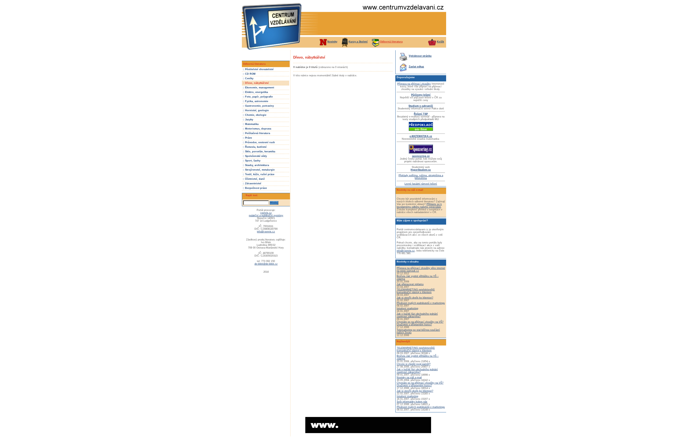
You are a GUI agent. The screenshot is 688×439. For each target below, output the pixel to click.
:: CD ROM (249, 74)
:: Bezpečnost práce (255, 188)
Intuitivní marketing (407, 308)
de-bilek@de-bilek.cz (266, 263)
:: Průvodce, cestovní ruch (259, 142)
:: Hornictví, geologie (256, 110)
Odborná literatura (391, 41)
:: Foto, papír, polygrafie (258, 96)
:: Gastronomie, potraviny (258, 106)
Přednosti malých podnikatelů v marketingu (421, 303)
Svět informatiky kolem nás (412, 401)
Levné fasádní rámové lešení (420, 183)
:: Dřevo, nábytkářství (256, 83)
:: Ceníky (248, 78)
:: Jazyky (248, 119)
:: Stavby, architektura (256, 165)
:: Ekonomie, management (258, 87)
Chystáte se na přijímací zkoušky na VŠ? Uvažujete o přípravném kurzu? (420, 323)
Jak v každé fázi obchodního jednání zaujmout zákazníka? (417, 315)
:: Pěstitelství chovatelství (258, 69)
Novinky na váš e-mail (409, 377)
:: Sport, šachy (251, 160)
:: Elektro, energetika (255, 92)
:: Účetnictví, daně (254, 179)
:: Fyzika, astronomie (255, 101)
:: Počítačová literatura (256, 133)
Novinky (332, 41)
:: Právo (247, 137)
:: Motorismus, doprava (257, 128)
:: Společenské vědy (255, 156)
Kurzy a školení (358, 41)
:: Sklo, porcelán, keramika (259, 151)
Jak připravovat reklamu (410, 284)
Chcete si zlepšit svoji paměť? (414, 364)
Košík (440, 41)
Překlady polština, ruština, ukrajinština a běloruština (421, 176)
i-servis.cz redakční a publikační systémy (266, 214)
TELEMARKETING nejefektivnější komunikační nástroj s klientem (416, 291)
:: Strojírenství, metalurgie (259, 169)
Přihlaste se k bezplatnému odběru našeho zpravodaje (419, 205)
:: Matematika (251, 124)
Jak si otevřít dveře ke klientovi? (415, 297)
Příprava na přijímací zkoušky (414, 83)
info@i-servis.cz (266, 231)
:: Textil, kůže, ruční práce (258, 174)
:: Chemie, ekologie (254, 115)
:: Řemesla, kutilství (255, 147)
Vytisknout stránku (420, 56)
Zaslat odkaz (416, 66)
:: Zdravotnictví (252, 183)
